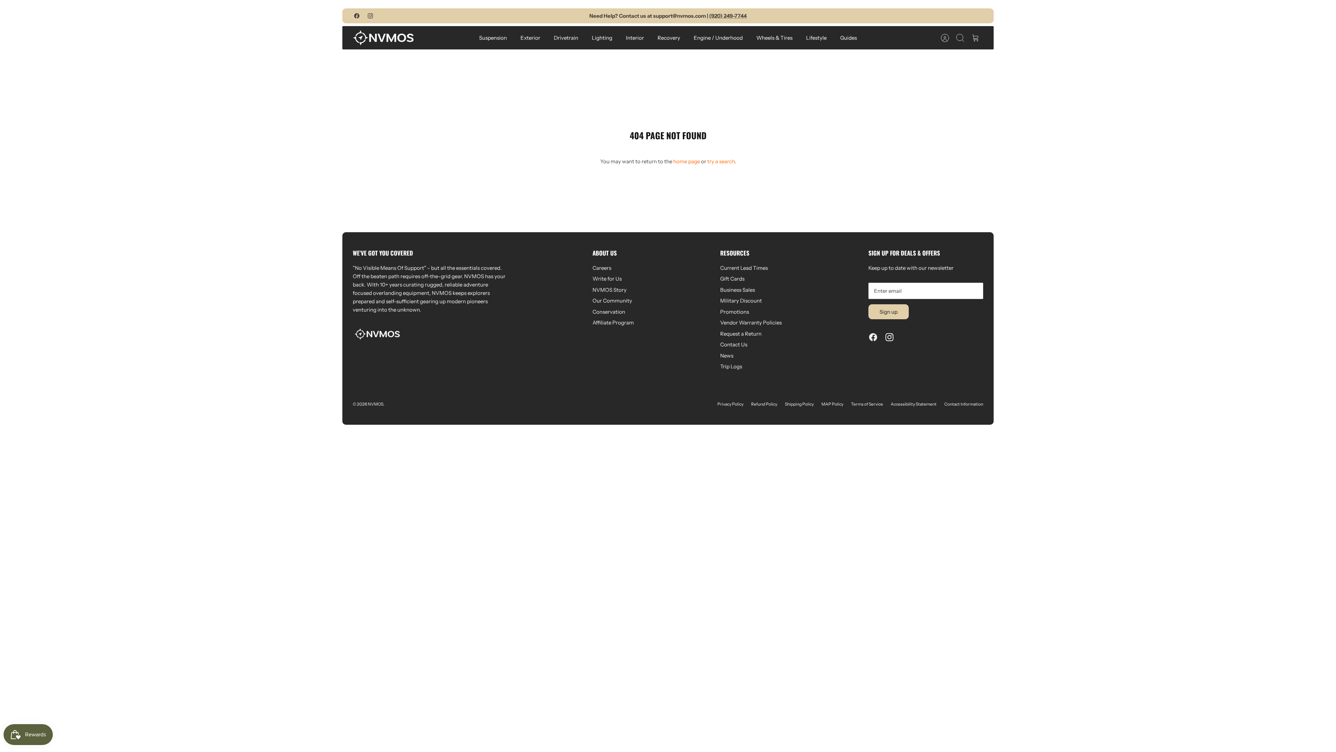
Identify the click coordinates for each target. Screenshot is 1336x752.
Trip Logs (731, 366)
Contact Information (963, 404)
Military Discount (741, 300)
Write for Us (607, 278)
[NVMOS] (383, 38)
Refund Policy (764, 404)
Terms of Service (867, 404)
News (726, 355)
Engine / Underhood (718, 37)
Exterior (530, 37)
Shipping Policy (799, 404)
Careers (602, 268)
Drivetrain (566, 37)
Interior (635, 37)
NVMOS (375, 404)
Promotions (734, 311)
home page (686, 161)
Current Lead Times (744, 268)
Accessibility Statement (914, 404)
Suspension (493, 37)
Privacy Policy (730, 404)
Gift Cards (732, 278)
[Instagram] (370, 15)
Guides (848, 37)
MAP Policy (832, 404)
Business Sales (737, 290)
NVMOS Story (610, 290)
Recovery (669, 37)
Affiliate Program (613, 322)
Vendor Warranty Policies (751, 322)
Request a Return (741, 333)
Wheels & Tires (774, 37)
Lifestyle (816, 37)
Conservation (609, 311)
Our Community (612, 300)
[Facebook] (357, 15)
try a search (721, 161)
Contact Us (733, 344)
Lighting (602, 37)
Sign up (889, 311)
